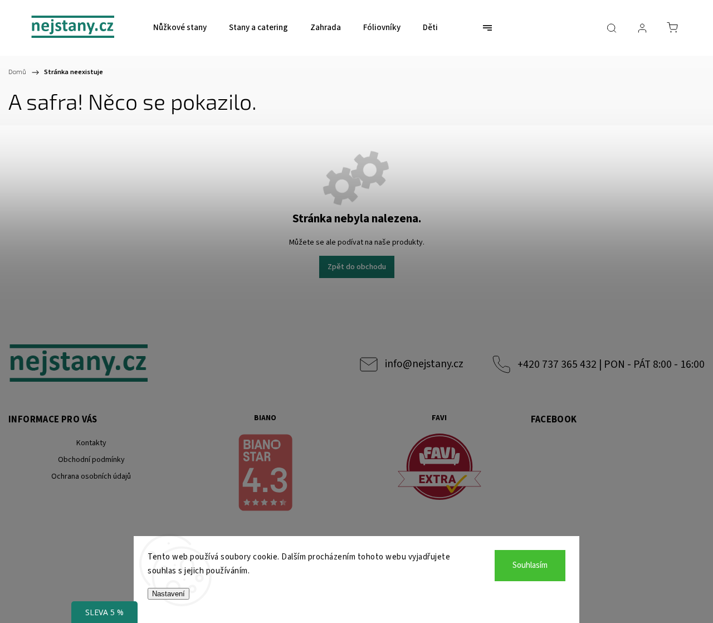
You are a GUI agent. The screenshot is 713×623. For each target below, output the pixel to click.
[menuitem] (180, 28)
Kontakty (91, 443)
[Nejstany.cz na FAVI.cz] (439, 468)
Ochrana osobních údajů (91, 476)
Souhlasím (530, 565)
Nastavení (168, 594)
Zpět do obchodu (357, 266)
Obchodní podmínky (91, 459)
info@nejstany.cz (424, 364)
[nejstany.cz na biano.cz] (266, 474)
